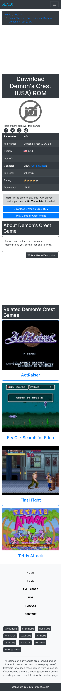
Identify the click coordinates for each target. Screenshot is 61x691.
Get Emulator (38, 165)
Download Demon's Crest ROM (31, 208)
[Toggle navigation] (54, 4)
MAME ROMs (11, 628)
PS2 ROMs (10, 642)
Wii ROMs (40, 642)
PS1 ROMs (41, 635)
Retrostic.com (41, 686)
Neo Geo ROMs (12, 649)
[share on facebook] (5, 130)
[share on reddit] (25, 130)
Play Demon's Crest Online (31, 215)
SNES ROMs (28, 628)
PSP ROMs (25, 642)
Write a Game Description (42, 255)
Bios (30, 597)
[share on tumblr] (19, 130)
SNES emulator (36, 201)
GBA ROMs (25, 635)
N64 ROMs (10, 635)
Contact (31, 614)
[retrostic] (7, 4)
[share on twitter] (12, 130)
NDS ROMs (44, 628)
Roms (30, 580)
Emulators (30, 589)
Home (30, 572)
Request (30, 605)
